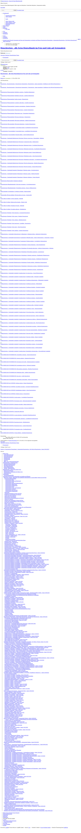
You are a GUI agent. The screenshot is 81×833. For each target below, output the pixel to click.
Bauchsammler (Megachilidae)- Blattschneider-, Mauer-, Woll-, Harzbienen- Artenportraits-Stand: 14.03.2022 (26, 647)
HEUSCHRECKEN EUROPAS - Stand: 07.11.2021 (15, 640)
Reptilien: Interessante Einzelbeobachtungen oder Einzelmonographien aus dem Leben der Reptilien (24, 809)
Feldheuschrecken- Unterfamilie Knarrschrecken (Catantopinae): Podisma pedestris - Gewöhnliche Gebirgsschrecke (24, 241)
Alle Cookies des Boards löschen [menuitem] (9, 820)
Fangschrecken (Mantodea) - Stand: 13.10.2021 (14, 746)
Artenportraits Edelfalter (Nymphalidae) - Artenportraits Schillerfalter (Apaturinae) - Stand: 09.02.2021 (25, 566)
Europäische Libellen (9, 609)
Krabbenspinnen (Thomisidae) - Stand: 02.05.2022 (15, 774)
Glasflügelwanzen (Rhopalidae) (11, 731)
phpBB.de (66, 827)
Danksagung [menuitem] (5, 817)
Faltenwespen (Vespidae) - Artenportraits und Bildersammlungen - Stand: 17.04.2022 (22, 653)
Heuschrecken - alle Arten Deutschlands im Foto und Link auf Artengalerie (33, 48)
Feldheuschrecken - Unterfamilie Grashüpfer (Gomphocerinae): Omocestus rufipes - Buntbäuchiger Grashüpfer (23, 333)
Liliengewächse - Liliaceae (10, 517)
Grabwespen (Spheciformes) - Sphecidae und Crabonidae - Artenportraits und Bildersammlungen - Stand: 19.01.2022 (28, 652)
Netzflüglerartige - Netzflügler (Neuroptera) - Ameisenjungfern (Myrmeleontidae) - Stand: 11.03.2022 (25, 755)
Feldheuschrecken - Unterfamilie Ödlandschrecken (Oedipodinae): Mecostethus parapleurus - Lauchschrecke (22, 251)
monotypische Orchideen (10, 539)
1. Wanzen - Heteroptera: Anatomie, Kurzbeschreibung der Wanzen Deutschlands (21, 719)
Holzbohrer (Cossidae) (9, 587)
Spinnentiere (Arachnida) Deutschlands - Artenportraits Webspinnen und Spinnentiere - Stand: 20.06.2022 (25, 768)
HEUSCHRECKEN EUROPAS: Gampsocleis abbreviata (12, 411)
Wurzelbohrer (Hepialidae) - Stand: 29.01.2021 (14, 588)
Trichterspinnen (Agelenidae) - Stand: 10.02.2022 (14, 792)
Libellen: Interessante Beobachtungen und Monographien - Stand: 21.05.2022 (20, 615)
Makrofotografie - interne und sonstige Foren (12, 469)
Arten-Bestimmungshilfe (9, 475)
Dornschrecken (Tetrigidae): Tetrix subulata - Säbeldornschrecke (13, 219)
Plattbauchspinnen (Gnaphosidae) (11, 779)
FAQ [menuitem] (4, 31)
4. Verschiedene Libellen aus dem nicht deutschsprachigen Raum (17, 608)
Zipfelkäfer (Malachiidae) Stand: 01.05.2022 (13, 716)
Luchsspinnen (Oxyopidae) (10, 778)
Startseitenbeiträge (7, 473)
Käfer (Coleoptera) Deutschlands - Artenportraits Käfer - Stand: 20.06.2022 (19, 690)
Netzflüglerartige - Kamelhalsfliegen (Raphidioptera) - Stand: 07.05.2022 (19, 753)
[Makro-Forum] (11, 1)
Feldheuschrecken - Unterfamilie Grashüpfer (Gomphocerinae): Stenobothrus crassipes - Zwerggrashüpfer (22, 344)
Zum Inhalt (3, 7)
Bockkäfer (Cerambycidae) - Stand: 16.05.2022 (14, 695)
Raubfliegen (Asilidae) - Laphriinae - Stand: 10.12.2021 (16, 685)
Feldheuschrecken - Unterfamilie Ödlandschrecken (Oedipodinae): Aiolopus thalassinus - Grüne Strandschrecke (23, 244)
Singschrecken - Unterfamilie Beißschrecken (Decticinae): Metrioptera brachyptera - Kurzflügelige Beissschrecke (23, 148)
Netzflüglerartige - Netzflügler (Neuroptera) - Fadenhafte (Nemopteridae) (19, 758)
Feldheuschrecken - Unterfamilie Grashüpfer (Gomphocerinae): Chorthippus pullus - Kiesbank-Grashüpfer (22, 305)
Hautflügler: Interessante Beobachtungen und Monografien (16, 671)
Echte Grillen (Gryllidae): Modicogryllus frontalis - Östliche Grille (14, 202)
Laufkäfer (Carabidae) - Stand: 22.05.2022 (13, 701)
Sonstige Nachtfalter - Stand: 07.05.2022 (13, 591)
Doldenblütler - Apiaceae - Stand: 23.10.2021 (14, 510)
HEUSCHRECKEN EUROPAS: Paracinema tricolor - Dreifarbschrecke (15, 422)
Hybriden (7, 538)
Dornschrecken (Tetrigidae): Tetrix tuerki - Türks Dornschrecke (13, 227)
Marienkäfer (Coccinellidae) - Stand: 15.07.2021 (14, 702)
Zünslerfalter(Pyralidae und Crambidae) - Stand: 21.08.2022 (17, 590)
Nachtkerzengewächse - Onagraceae (12, 520)
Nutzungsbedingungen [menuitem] (10, 23)
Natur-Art (6, 460)
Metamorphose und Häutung (10, 496)
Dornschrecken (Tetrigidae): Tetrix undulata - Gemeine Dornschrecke (14, 230)
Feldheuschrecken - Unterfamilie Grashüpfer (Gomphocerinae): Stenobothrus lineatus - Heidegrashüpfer (21, 347)
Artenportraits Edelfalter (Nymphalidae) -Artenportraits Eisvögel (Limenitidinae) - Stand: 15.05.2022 (25, 563)
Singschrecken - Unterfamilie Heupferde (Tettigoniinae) (16, 624)
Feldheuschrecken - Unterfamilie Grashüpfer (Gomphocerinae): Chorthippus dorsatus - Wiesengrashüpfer (22, 294)
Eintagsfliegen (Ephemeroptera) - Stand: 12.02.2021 (15, 745)
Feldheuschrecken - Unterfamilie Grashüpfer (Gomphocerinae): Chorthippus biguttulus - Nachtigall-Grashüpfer (23, 287)
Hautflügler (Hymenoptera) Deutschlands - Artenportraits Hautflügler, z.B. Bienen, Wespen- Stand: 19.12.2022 (26, 641)
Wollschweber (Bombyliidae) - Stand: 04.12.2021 (14, 678)
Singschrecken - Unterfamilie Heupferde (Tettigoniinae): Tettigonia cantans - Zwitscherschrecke (20, 170)
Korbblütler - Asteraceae (9, 515)
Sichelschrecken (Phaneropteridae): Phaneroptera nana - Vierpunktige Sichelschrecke (17, 113)
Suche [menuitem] (7, 19)
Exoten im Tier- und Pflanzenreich (11, 506)
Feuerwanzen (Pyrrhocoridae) (10, 728)
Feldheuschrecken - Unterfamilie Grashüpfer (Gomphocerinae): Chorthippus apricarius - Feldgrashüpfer (21, 283)
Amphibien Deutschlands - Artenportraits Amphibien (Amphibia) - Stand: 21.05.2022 (21, 802)
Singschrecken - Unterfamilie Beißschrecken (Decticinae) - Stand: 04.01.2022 (20, 623)
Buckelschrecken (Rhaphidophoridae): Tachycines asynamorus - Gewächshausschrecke (18, 184)
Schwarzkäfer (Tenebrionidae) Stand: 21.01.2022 (14, 712)
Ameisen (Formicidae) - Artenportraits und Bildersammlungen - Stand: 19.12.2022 (21, 655)
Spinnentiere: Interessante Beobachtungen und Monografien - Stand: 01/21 (19, 801)
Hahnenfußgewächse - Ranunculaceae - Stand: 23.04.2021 (16, 514)
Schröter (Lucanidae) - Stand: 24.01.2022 (13, 711)
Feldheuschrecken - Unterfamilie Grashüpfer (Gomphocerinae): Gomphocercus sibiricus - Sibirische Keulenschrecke (24, 319)
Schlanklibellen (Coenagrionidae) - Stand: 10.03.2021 (15, 607)
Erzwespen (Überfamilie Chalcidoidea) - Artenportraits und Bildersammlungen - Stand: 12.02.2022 (24, 660)
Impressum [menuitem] (8, 24)
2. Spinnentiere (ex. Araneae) (10, 797)
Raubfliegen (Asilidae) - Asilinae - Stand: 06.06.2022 (15, 680)
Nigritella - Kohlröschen (10, 530)
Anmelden (5, 37)
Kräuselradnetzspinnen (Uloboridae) (12, 775)
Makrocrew (8, 53)
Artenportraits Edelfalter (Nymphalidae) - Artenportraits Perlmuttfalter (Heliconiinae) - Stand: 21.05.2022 (25, 565)
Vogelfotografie (7, 459)
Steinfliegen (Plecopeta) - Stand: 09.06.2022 (13, 766)
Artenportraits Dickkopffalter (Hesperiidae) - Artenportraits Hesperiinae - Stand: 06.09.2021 (23, 555)
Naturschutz (7, 492)
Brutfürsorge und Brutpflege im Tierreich (13, 494)
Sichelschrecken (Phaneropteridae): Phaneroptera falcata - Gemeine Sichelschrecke (17, 109)
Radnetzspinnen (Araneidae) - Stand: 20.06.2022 (14, 781)
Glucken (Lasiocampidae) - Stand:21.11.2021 (14, 576)
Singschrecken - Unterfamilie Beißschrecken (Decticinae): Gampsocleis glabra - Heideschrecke (19, 141)
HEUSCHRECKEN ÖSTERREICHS (12, 638)
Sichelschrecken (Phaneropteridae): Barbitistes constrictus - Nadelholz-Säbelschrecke (17, 92)
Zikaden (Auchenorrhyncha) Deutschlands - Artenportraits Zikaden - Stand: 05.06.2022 (21, 742)
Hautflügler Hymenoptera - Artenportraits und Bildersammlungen (18, 643)
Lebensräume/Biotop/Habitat (10, 478)
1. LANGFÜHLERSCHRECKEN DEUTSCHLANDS (16, 619)
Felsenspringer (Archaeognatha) (11, 763)
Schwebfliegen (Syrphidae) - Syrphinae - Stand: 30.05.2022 (16, 674)
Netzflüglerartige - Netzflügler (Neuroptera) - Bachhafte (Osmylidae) (18, 757)
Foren (4, 27)
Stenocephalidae (8, 733)
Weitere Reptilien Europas (10, 807)
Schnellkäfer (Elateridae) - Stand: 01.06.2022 (14, 710)
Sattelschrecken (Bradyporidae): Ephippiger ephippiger (11, 180)
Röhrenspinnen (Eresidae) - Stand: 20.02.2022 (14, 784)
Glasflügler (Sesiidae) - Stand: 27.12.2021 (13, 585)
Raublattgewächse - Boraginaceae (11, 542)
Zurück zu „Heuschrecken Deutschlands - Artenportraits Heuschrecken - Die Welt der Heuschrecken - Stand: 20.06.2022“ (25, 449)
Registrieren (5, 38)
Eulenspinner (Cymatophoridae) (11, 573)
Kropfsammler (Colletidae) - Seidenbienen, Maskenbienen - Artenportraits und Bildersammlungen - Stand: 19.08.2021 (28, 646)
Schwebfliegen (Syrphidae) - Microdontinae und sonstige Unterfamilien (19, 676)
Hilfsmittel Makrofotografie (9, 465)
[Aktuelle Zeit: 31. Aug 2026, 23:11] (3, 42)
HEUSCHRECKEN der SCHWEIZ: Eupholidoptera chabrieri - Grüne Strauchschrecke (18, 390)
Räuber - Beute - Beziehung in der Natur (13, 503)
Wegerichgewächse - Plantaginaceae (12, 550)
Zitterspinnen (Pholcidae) (10, 794)
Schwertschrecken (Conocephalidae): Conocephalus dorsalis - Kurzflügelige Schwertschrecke (19, 127)
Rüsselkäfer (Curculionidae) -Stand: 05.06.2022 (14, 706)
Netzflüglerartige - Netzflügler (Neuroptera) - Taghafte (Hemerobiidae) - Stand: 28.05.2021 (23, 761)
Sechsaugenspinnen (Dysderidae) (11, 786)
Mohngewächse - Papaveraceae (11, 519)
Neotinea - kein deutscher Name (11, 531)
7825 (8, 67)
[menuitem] (43, 21)
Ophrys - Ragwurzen (9, 533)
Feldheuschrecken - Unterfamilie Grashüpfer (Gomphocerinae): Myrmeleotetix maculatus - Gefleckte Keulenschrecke (24, 326)
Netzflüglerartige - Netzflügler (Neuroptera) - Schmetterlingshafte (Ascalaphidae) (21, 754)
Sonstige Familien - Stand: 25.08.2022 (12, 551)
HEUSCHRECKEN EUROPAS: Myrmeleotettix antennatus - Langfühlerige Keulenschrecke (19, 418)
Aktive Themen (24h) (10, 21)
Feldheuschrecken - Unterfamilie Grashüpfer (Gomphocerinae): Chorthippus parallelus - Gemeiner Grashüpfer (23, 301)
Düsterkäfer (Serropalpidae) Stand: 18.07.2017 (14, 697)
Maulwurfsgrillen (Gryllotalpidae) (11, 628)
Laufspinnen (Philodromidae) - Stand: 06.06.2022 (14, 777)
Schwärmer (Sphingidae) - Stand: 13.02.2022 (14, 581)
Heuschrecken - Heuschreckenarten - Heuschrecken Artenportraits (18, 617)
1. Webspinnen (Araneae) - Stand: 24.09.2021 (14, 769)
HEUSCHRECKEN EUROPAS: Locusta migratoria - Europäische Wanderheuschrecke (18, 415)
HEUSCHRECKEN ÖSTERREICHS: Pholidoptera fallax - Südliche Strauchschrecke (18, 372)
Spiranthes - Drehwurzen (10, 536)
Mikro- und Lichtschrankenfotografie (11, 461)
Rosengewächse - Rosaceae (10, 543)
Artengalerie (3, 65)
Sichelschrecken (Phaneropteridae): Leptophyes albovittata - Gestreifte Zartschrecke (17, 102)
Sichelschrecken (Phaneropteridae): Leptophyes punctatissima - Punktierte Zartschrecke (18, 106)
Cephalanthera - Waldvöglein (11, 525)
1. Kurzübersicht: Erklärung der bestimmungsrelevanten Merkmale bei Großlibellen (22, 595)
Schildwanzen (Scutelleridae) (10, 724)
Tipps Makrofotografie (8, 466)
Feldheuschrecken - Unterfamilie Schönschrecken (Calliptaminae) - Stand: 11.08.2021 (22, 633)
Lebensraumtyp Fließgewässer (11, 485)
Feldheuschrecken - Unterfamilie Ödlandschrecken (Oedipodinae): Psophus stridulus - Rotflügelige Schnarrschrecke (24, 262)
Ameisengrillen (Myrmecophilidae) (12, 629)
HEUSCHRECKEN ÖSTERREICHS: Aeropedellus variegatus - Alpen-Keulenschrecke (18, 354)
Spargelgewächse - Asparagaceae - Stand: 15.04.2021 (15, 547)
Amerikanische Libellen (9, 612)
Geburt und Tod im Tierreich (10, 495)
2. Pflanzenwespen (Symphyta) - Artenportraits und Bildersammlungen (19, 663)
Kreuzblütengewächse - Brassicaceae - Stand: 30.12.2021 (16, 516)
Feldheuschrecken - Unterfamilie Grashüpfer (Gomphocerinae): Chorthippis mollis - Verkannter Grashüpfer (22, 276)
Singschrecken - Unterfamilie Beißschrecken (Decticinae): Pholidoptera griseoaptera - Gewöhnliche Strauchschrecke (24, 159)
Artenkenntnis (6, 474)
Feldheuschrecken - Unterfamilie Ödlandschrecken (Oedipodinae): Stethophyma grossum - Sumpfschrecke (22, 269)
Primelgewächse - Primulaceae (11, 541)
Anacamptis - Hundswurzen (11, 524)
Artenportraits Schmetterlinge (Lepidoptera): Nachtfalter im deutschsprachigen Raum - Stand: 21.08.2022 (25, 570)
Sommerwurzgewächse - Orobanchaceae (13, 546)
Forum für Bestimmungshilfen (11, 673)
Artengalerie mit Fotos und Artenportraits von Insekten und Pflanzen (16, 476)
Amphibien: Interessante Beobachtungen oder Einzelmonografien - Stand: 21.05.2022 (22, 804)
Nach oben (3, 441)
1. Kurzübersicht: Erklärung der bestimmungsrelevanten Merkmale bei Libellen (20, 593)
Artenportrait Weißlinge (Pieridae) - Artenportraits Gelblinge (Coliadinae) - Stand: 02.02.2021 (23, 558)
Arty (29, 827)
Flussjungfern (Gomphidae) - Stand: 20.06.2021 (14, 599)
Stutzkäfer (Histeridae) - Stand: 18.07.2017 (13, 713)
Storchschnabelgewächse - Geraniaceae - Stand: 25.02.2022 (16, 548)
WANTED (7, 689)
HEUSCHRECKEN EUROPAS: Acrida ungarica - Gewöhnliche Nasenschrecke (17, 397)
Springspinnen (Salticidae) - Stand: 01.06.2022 (14, 789)
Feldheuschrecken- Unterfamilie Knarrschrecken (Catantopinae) (17, 635)
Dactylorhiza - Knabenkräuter (11, 526)
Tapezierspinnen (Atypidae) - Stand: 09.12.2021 (14, 791)
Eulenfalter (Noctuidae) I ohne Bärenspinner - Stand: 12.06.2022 (17, 571)
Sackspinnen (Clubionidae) (10, 785)
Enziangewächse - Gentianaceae (11, 511)
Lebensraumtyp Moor (9, 479)
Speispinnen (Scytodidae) (10, 787)
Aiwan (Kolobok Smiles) (45, 827)
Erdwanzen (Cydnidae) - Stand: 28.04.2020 (13, 725)
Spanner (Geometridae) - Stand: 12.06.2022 (13, 582)
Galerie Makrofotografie (8, 454)
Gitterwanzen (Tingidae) (9, 739)
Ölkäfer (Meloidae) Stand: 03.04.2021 (12, 704)
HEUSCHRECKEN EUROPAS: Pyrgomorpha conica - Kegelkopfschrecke (16, 429)
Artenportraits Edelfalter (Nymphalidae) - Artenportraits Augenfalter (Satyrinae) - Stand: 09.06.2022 (24, 567)
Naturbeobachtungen (8, 457)
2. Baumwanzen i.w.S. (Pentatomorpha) (13, 720)
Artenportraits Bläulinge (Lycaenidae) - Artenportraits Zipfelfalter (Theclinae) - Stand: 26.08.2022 (24, 562)
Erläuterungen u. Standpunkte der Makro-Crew (13, 471)
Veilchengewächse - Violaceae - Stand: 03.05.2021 (15, 549)
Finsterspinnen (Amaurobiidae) (11, 773)
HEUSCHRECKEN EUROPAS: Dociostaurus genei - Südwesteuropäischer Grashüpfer (18, 400)
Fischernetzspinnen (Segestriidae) (11, 771)
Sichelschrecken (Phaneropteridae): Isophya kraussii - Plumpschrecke (14, 99)
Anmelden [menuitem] (5, 32)
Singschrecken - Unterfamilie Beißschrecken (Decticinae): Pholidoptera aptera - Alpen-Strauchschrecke (21, 156)
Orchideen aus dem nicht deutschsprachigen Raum (15, 540)
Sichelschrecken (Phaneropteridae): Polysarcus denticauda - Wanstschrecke (15, 116)
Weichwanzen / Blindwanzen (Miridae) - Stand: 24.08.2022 (16, 735)
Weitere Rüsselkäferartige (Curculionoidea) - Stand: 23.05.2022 (17, 708)
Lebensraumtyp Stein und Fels (11, 490)
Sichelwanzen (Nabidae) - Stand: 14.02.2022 (14, 737)
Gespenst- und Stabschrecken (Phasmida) (13, 750)
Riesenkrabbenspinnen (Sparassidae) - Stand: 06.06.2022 (16, 783)
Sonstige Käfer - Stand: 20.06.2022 (12, 717)
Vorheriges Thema (8, 55)
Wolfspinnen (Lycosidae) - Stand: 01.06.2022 (14, 793)
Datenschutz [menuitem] (5, 815)
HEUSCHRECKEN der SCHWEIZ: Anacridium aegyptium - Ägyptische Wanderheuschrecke (19, 386)
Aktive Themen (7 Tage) (10, 22)
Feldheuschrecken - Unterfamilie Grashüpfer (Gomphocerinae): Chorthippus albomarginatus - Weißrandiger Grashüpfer (24, 280)
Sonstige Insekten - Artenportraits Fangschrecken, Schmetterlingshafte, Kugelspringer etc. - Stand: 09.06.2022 (26, 744)
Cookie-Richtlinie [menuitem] (6, 824)
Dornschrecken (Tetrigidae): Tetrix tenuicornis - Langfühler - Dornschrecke (16, 223)
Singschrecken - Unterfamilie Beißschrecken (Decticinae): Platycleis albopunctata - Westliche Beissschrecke (22, 163)
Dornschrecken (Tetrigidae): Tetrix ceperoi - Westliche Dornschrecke (14, 216)
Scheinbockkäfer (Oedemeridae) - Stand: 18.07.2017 (15, 709)
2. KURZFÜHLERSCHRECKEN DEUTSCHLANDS (16, 631)
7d (79, 39)
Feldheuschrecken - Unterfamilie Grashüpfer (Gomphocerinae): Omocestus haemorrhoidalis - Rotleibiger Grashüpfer (24, 329)
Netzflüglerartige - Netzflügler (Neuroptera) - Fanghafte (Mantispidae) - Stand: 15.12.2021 (23, 759)
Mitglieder (5, 28)
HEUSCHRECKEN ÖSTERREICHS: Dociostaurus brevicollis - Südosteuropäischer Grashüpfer (20, 361)
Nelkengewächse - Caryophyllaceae (12, 522)
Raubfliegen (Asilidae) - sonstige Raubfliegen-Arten (15, 686)
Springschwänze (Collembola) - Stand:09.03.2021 (15, 765)
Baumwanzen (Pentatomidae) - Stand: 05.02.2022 (14, 721)
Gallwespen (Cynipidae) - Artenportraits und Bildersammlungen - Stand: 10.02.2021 (21, 661)
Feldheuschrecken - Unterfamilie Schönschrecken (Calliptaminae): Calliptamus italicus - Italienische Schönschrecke (24, 234)
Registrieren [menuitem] (5, 33)
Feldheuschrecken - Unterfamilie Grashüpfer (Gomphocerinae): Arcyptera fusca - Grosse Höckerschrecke (22, 273)
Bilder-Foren (5, 453)
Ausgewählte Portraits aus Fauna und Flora (13, 504)
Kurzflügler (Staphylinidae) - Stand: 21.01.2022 (14, 700)
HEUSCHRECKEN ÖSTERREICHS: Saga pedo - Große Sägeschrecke (15, 376)
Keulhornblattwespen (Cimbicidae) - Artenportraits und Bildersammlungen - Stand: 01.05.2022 (24, 666)
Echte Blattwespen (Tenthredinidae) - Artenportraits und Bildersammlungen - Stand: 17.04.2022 (24, 665)
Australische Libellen (9, 614)
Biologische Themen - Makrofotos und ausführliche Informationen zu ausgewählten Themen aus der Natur (25, 477)
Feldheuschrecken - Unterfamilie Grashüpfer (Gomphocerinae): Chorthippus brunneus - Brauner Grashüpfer (22, 290)
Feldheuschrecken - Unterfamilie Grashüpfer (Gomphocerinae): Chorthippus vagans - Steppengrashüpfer (21, 308)
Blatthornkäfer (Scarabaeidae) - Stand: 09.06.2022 (15, 693)
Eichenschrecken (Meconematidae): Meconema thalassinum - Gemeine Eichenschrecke (18, 124)
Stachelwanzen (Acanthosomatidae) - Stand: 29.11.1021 (16, 722)
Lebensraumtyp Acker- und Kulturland (13, 487)
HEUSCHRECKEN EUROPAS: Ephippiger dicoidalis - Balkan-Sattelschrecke (16, 404)
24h (78, 39)
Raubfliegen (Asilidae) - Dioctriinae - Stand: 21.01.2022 (16, 684)
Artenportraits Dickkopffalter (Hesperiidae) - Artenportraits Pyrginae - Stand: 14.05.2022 (22, 556)
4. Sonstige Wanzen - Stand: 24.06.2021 (13, 741)
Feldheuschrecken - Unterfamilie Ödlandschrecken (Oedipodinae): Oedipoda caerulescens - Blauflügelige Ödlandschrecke (25, 255)
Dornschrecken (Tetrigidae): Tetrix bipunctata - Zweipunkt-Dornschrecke (15, 212)
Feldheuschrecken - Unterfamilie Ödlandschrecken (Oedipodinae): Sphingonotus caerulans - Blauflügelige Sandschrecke (25, 266)
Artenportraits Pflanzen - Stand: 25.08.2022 (12, 508)
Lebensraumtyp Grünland (10, 489)
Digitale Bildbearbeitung (9, 467)
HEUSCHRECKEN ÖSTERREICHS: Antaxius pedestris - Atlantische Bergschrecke (18, 358)
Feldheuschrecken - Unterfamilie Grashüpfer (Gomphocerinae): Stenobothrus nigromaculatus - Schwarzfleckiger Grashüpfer (25, 351)
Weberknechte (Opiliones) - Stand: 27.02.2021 (14, 799)
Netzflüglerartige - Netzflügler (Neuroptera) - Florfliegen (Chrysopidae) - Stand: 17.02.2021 (23, 760)
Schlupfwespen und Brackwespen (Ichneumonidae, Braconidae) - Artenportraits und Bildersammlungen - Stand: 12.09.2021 (29, 657)
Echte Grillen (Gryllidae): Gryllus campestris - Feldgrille (12, 198)
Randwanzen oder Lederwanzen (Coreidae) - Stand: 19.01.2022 (17, 729)
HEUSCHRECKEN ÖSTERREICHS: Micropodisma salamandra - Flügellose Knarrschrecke (19, 368)
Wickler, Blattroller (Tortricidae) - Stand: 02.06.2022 (15, 589)
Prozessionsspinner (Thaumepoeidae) (12, 579)
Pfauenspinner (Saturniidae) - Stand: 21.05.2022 (14, 577)
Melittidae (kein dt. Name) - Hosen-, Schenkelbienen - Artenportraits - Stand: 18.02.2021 (22, 650)
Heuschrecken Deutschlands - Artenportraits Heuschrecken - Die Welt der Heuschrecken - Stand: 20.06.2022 (25, 616)
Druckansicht (5, 57)
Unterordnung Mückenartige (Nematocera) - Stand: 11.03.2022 (17, 688)
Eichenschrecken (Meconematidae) (12, 621)
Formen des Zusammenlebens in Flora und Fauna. (15, 501)
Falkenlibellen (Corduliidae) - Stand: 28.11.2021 (14, 598)
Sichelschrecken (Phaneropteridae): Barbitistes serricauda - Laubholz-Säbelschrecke (17, 95)
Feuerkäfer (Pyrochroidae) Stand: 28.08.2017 (14, 698)
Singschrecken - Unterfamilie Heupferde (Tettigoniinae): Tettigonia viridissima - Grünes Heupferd (20, 177)
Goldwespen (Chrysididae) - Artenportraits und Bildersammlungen (18, 656)
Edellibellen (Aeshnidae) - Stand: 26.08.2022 (14, 597)
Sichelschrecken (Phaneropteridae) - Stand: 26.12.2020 (16, 620)
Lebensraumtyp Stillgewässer (11, 484)
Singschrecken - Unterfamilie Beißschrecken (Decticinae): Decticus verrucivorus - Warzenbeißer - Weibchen (22, 138)
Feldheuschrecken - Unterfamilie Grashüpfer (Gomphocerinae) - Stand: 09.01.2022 (21, 637)
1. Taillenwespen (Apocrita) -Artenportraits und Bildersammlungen (18, 644)
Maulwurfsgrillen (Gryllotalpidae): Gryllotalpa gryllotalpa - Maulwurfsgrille (16, 191)
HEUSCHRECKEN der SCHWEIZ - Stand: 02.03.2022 (16, 639)
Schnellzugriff (6, 13)
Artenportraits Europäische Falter (11, 568)
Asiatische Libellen (8, 613)
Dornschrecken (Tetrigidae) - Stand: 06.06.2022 (14, 632)
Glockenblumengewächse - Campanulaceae (13, 512)
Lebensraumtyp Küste (9, 486)
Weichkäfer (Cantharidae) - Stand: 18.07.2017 (14, 714)
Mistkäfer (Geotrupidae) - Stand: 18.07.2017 (13, 703)
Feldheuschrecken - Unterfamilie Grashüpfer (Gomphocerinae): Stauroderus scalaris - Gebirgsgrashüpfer (21, 340)
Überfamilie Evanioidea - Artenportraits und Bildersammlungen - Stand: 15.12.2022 (21, 658)
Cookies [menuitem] (4, 819)
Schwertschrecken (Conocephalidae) (12, 622)
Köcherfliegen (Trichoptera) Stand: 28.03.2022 (14, 767)
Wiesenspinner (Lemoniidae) (10, 580)
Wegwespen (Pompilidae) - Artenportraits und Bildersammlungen (18, 662)
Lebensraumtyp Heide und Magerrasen (13, 481)
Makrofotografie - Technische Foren (10, 462)
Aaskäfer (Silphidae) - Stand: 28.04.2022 (13, 692)
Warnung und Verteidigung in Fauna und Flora (14, 500)
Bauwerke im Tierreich (9, 502)
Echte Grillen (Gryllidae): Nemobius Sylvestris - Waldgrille (12, 205)
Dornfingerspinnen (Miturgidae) (11, 770)
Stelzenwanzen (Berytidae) (10, 726)
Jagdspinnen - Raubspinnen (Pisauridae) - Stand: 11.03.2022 (17, 782)
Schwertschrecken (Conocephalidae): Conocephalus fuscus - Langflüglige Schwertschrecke (19, 131)
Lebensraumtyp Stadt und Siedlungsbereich (14, 483)
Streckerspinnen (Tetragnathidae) (11, 790)
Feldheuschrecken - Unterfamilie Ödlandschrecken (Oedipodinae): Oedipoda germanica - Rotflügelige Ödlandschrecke (24, 258)
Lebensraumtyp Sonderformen (11, 491)
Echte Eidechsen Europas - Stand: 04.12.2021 (14, 808)
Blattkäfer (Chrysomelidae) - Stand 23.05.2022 (14, 694)
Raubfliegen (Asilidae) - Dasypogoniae (12, 682)
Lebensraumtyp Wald (9, 482)
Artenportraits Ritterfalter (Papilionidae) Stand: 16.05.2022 (16, 554)
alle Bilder (2, 70)
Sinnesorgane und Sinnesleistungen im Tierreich (14, 498)
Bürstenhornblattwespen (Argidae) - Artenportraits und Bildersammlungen (19, 664)
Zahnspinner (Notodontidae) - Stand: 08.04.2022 (14, 584)
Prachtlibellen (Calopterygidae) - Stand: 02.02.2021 (15, 604)
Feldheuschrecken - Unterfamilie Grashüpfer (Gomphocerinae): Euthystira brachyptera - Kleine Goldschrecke (22, 315)
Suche (15, 10)
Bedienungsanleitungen (8, 470)
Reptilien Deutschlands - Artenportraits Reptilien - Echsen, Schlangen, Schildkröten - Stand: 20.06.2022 (24, 806)
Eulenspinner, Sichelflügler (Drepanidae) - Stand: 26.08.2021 (17, 574)
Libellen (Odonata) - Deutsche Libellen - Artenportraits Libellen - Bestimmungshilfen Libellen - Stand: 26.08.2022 (27, 592)
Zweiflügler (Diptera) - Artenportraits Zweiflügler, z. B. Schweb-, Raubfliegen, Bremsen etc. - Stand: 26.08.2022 (26, 672)
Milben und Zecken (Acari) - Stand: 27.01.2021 (14, 798)
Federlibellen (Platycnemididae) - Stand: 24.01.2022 (15, 606)
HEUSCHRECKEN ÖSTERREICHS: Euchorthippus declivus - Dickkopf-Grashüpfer (18, 365)
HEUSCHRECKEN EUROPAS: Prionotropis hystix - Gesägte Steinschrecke (16, 425)
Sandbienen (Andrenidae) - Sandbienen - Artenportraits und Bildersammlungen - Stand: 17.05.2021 (24, 648)
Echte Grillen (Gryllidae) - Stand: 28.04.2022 (14, 630)
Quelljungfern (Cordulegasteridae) (11, 600)
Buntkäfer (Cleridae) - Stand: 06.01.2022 (13, 696)
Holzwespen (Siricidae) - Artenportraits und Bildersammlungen (17, 668)
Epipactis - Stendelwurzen (10, 527)
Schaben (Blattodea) (9, 747)
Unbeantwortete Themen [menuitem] (11, 15)
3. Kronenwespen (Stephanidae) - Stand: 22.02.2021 (15, 670)
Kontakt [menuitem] (4, 825)
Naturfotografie (7, 458)
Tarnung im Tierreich (9, 499)
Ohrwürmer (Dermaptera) (10, 749)
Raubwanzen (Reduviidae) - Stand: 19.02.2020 (14, 736)
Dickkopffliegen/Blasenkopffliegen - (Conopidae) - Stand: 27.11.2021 (19, 679)
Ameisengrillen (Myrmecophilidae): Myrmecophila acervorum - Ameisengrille (16, 195)
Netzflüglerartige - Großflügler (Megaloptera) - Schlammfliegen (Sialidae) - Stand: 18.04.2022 (23, 752)
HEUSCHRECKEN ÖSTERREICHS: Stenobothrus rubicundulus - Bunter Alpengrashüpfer (19, 379)
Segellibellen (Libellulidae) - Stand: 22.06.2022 (14, 601)
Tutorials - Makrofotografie (9, 468)
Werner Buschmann (13, 440)
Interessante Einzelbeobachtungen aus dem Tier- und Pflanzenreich (18, 507)
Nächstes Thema (15, 55)
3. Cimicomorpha (8, 734)
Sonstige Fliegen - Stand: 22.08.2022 (12, 687)
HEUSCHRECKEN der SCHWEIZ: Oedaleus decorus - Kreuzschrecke (15, 393)
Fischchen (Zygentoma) (9, 762)
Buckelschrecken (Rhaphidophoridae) (12, 627)
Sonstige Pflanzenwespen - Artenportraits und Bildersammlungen (18, 669)
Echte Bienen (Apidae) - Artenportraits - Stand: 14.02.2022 (16, 645)
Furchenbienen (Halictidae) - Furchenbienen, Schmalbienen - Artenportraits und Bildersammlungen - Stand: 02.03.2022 (28, 649)
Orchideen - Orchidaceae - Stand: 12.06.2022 (14, 523)
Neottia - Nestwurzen (9, 532)
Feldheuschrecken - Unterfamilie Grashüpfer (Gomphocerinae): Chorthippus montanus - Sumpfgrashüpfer (22, 297)
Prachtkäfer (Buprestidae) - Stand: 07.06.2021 (14, 705)
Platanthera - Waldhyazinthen (11, 535)
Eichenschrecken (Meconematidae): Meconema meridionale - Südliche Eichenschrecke (18, 120)
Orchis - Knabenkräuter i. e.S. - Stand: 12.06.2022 (15, 534)
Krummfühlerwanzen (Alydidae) (11, 730)
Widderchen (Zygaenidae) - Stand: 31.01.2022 (14, 583)
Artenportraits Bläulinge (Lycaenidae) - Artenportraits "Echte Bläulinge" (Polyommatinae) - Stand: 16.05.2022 (27, 559)
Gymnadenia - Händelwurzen (11, 528)
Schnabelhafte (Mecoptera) (10, 751)
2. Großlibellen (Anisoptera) (10, 596)
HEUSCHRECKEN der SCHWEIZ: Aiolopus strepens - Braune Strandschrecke (17, 383)
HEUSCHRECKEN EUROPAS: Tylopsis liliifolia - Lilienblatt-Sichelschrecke (16, 432)
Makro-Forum (6, 25)
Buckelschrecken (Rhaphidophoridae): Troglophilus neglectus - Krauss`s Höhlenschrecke (18, 187)
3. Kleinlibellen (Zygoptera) (10, 603)
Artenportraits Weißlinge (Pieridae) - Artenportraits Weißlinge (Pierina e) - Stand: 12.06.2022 (23, 557)
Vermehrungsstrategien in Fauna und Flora (13, 493)
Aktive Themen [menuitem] (9, 16)
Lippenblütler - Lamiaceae (10, 518)
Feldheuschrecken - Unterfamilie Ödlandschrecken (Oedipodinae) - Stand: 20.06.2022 (22, 636)
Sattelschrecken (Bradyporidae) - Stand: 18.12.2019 (15, 625)
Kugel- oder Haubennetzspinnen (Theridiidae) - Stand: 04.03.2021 (18, 776)
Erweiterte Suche (20, 10)
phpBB (7, 827)
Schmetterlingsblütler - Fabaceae (11, 544)
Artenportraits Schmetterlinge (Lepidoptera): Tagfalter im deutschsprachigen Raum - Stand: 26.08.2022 (24, 552)
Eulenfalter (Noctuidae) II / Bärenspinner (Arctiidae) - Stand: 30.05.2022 (19, 572)
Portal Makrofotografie (8, 455)
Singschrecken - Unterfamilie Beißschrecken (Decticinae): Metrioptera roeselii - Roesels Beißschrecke (21, 152)
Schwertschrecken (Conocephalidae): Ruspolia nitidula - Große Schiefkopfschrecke (17, 134)
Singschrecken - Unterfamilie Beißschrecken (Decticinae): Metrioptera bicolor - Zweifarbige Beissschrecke (22, 145)
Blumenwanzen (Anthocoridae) (11, 738)
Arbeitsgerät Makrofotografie (9, 463)
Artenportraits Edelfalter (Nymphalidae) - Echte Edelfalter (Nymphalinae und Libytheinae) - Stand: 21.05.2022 (27, 564)
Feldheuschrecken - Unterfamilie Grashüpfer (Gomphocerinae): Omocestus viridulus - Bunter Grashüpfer (22, 337)
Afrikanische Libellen (9, 611)
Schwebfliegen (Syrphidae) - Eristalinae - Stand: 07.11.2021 (17, 677)
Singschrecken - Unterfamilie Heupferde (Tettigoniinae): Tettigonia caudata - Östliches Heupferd (20, 173)
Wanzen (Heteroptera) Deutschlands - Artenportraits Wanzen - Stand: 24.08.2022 (20, 718)
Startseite (5, 40)
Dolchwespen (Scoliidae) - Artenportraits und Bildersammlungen (17, 654)
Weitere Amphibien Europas (10, 803)
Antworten (3, 55)
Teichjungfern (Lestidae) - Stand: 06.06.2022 (14, 605)
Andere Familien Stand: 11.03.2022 (12, 795)
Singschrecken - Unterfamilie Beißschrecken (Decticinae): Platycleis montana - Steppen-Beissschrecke (21, 166)
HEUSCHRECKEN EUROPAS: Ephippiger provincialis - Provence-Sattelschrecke (17, 408)
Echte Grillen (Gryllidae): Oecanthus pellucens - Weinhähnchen (13, 209)
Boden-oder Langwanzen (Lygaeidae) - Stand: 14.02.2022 (16, 727)
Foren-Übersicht (16, 812)
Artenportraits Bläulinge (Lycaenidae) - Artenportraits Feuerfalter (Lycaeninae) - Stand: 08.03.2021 (24, 560)
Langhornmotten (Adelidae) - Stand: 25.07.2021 (14, 575)
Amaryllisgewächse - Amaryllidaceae (12, 509)
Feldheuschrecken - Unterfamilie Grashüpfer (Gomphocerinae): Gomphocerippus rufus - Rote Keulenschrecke (23, 322)
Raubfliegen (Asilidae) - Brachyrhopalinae (13, 681)
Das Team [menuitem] (8, 29)
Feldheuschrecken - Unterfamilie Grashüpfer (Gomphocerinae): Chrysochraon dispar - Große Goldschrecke (22, 312)
